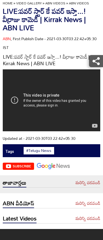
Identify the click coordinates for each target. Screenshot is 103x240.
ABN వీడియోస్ (18, 203)
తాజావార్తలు (14, 182)
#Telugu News (38, 151)
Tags (9, 151)
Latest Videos (20, 218)
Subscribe (22, 166)
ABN (7, 38)
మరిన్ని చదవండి (88, 182)
